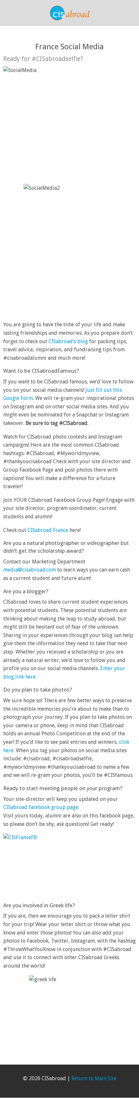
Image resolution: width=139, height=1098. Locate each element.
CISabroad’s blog (68, 341)
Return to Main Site (93, 1078)
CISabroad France (47, 530)
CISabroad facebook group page (40, 807)
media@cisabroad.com (29, 570)
